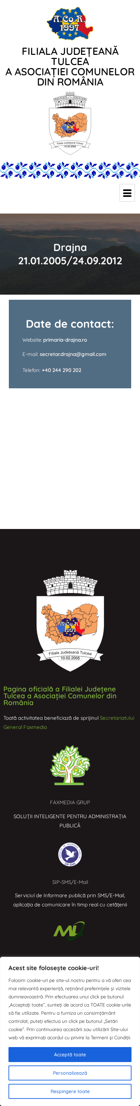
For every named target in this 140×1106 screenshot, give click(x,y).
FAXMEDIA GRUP (70, 802)
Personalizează (70, 1073)
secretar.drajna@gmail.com (72, 354)
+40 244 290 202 (61, 370)
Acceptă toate (70, 1055)
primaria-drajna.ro (65, 340)
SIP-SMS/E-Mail (70, 882)
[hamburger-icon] (127, 193)
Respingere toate (70, 1091)
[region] (70, 1031)
